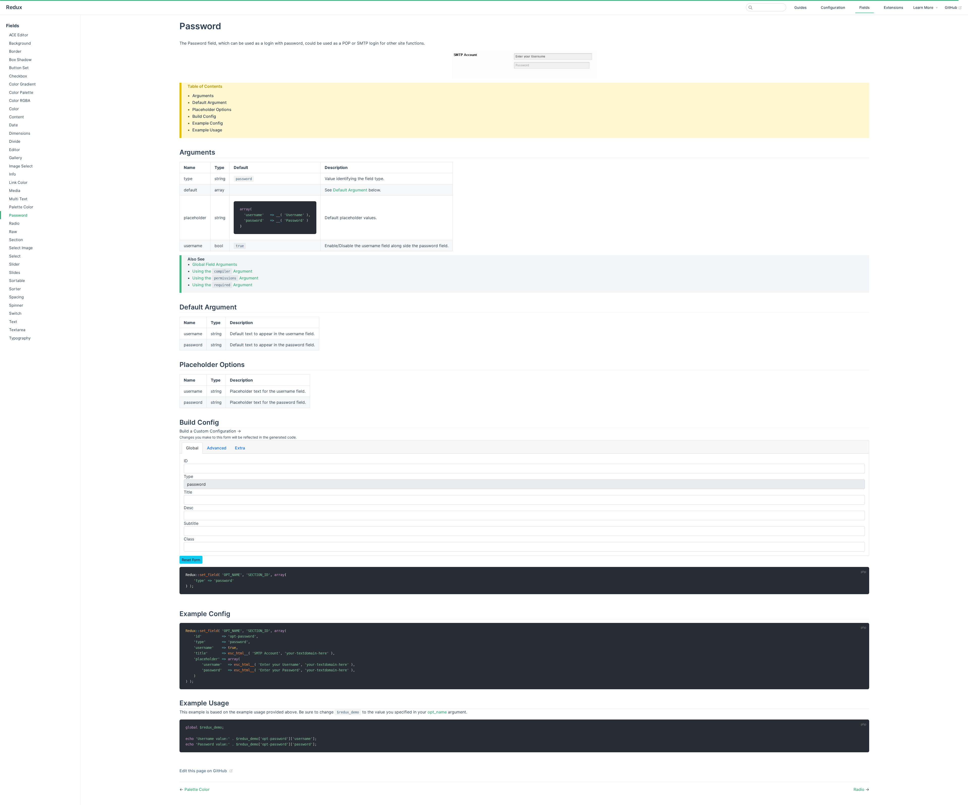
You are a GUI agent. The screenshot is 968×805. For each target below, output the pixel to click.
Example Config (207, 123)
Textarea (17, 329)
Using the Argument (222, 271)
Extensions (893, 7)
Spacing (16, 297)
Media (14, 190)
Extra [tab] (240, 447)
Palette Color (21, 207)
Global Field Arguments (214, 264)
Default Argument (209, 102)
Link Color (18, 182)
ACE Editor (18, 35)
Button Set (19, 67)
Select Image (21, 247)
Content (16, 116)
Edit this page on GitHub (203, 770)
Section (16, 239)
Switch (15, 313)
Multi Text (18, 198)
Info (12, 174)
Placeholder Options (211, 109)
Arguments (203, 95)
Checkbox (18, 76)
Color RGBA (19, 100)
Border (15, 51)
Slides (14, 272)
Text (13, 321)
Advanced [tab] (216, 447)
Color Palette (21, 92)
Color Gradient (22, 84)
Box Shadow (20, 59)
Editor (14, 149)
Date (13, 125)
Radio (14, 223)
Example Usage (207, 129)
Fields (864, 7)
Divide (14, 141)
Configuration (833, 7)
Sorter (15, 288)
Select (15, 256)
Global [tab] (192, 447)
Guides (800, 7)
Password (18, 215)
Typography (20, 338)
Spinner (16, 305)
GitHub (953, 7)
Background (20, 43)
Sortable (17, 280)
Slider (14, 264)
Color (14, 108)
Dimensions (19, 133)
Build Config (204, 116)
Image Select (21, 166)
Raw (13, 231)
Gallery (15, 157)
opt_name (437, 711)
